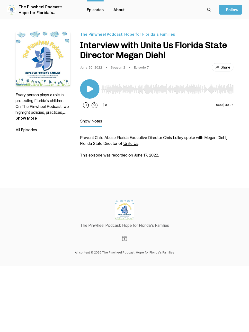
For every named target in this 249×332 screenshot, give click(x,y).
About (118, 9)
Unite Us (130, 143)
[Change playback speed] (105, 105)
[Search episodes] (209, 10)
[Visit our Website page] (124, 238)
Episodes (95, 9)
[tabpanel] (156, 152)
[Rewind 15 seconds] (85, 105)
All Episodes (26, 129)
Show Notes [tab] (91, 121)
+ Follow (230, 9)
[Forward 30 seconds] (94, 105)
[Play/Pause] (89, 89)
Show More (26, 118)
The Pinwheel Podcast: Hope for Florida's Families (40, 10)
